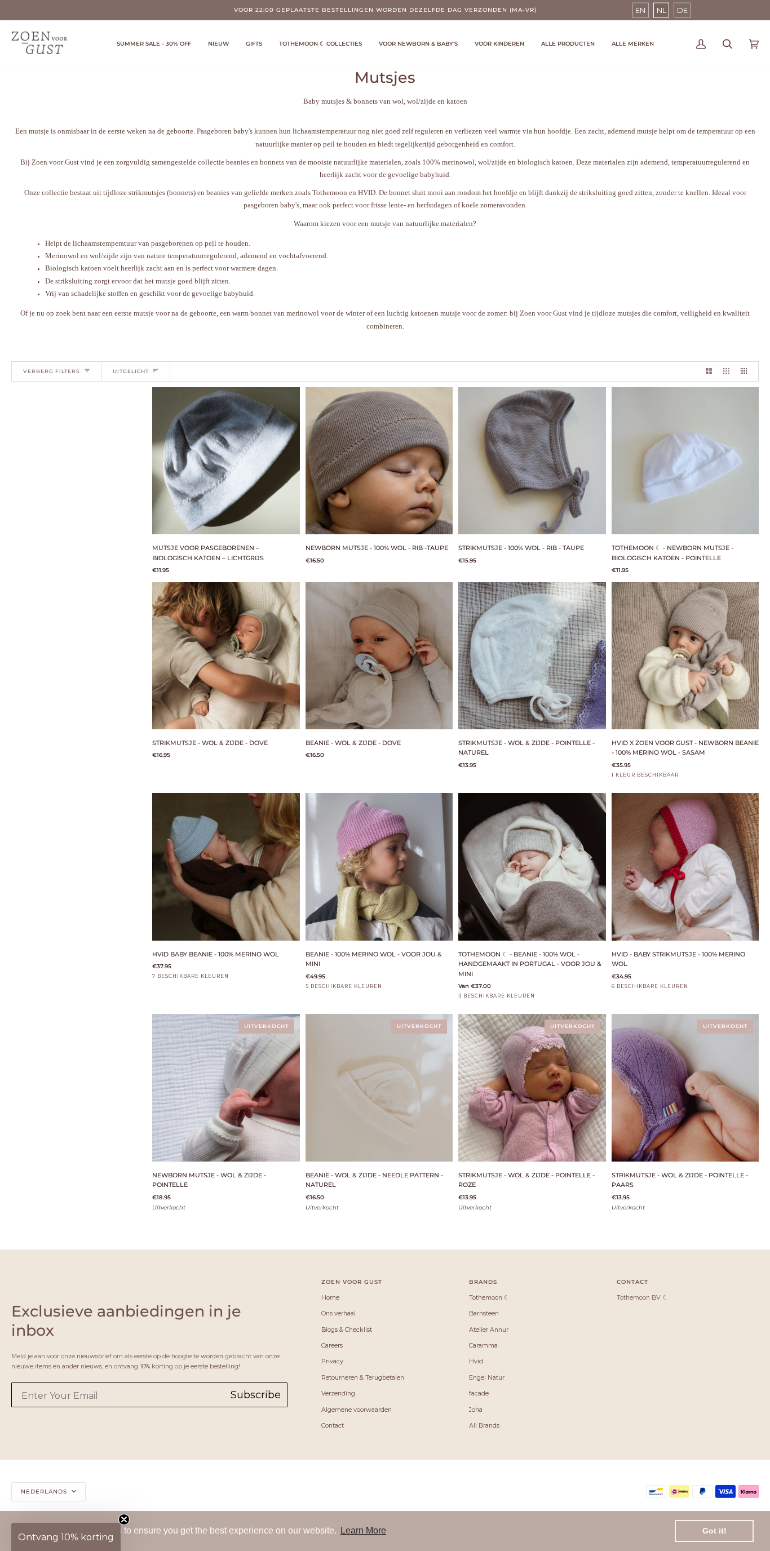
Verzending (338, 1393)
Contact (332, 1425)
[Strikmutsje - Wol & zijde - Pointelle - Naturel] (532, 656)
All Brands (484, 1425)
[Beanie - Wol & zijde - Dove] (379, 656)
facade (479, 1393)
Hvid (476, 1361)
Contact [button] (632, 1282)
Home (330, 1297)
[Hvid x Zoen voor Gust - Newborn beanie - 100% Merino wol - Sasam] (685, 656)
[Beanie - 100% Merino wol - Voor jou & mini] (379, 867)
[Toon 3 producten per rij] (726, 371)
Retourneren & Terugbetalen (362, 1377)
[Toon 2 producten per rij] (709, 371)
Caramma (483, 1345)
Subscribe (256, 1395)
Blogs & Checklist (346, 1329)
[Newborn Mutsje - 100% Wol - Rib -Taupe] (379, 461)
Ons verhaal (338, 1313)
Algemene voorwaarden (356, 1409)
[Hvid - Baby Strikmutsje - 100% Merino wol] (685, 867)
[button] (320, 44)
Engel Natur (487, 1377)
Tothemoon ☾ (489, 1297)
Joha (476, 1409)
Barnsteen (484, 1313)
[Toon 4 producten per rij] (746, 371)
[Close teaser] (124, 1519)
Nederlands (45, 1491)
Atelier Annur (488, 1329)
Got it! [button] (714, 1530)
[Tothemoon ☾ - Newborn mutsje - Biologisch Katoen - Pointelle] (685, 461)
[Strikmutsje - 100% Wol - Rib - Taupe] (532, 461)
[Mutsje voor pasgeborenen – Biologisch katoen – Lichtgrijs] (226, 461)
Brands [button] (483, 1282)
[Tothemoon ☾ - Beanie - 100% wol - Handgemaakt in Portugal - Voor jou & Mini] (532, 867)
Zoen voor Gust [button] (351, 1282)
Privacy (332, 1361)
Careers (332, 1345)
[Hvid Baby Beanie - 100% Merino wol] (226, 867)
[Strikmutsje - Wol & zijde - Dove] (226, 656)
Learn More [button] (363, 1530)
